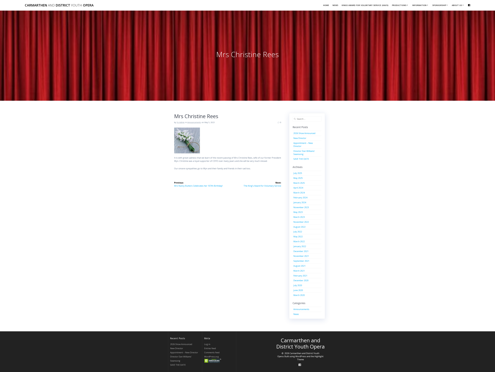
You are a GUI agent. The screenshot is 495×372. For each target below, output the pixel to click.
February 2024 (300, 197)
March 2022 (299, 241)
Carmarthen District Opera (59, 5)
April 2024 (298, 187)
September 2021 (301, 261)
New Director (299, 138)
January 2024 (299, 202)
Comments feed (211, 352)
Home (326, 5)
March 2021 (299, 270)
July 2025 (297, 173)
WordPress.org (211, 356)
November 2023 (301, 207)
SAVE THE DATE (301, 159)
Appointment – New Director (184, 352)
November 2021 (301, 256)
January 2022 (299, 246)
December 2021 (300, 251)
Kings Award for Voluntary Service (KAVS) (365, 5)
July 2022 (297, 231)
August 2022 (299, 226)
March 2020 (299, 295)
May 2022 (298, 236)
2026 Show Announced (304, 133)
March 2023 (299, 217)
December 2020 (300, 280)
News (335, 5)
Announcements (194, 122)
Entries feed (210, 348)
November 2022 (301, 222)
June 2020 (298, 290)
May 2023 (298, 212)
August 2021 (299, 265)
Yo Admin (181, 122)
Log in (207, 344)
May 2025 (298, 178)
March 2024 (299, 192)
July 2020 (297, 285)
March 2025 (299, 183)
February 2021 (300, 275)
